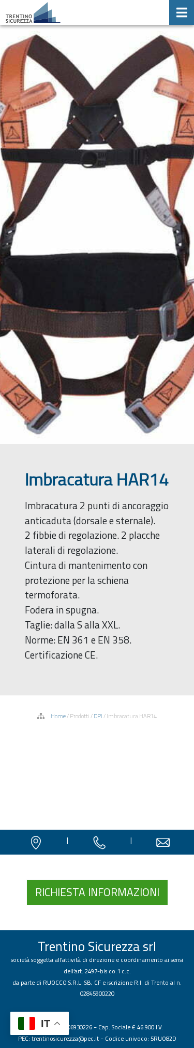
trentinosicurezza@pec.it (65, 1038)
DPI (98, 715)
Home (58, 715)
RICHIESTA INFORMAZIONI (97, 892)
